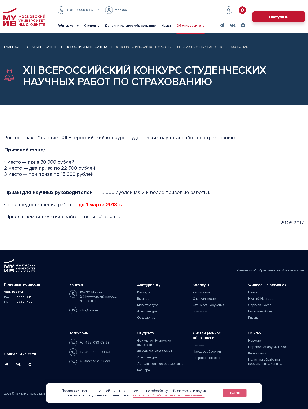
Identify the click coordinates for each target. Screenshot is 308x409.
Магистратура (147, 305)
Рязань (253, 317)
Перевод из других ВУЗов (268, 347)
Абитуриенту (68, 25)
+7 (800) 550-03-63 (95, 361)
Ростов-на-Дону (260, 311)
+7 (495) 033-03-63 (95, 342)
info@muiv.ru (89, 310)
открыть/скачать (100, 217)
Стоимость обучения (208, 305)
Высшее (143, 299)
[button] (78, 10)
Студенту (91, 25)
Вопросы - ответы (206, 358)
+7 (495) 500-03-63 (95, 352)
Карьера (143, 370)
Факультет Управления (154, 351)
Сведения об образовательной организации (270, 270)
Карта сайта (257, 353)
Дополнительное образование (130, 25)
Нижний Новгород (262, 299)
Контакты (200, 311)
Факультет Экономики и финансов (155, 343)
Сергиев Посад (260, 305)
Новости (254, 341)
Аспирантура (147, 311)
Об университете (190, 25)
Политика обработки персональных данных (265, 361)
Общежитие (146, 317)
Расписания (201, 292)
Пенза (253, 292)
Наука (166, 25)
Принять (235, 393)
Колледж (144, 292)
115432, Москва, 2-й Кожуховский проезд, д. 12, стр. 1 (98, 296)
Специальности (204, 299)
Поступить (278, 16)
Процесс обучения (207, 351)
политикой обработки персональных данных (169, 395)
